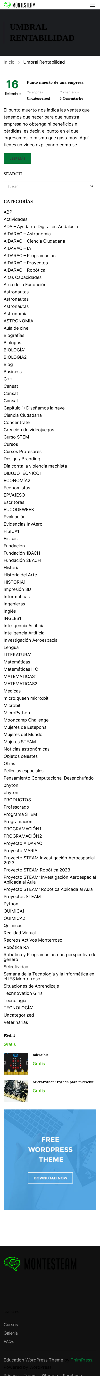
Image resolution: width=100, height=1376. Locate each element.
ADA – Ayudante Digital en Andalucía (41, 226)
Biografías (14, 335)
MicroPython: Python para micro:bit (63, 1082)
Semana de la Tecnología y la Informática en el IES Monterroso (49, 976)
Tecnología (15, 1000)
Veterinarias (16, 1022)
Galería (11, 1333)
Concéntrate (17, 422)
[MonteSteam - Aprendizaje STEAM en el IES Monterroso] (19, 4)
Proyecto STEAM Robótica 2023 (37, 869)
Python (11, 903)
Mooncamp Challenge (26, 719)
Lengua (11, 647)
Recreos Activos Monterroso (33, 940)
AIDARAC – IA (17, 248)
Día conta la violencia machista (35, 466)
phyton (11, 785)
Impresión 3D (17, 589)
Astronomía (15, 313)
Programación (18, 821)
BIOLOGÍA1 (15, 349)
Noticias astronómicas (27, 748)
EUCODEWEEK (19, 509)
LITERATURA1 (18, 654)
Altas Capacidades (23, 277)
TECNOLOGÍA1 (19, 1007)
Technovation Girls (23, 993)
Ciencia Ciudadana (23, 415)
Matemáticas (17, 661)
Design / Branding (22, 458)
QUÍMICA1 (14, 911)
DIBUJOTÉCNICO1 (23, 473)
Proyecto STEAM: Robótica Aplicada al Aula (48, 889)
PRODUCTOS (17, 799)
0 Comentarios (71, 98)
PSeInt (9, 1035)
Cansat (11, 386)
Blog (8, 364)
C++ (8, 378)
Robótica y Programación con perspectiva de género (50, 957)
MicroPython (17, 712)
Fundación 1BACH (22, 553)
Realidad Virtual (20, 932)
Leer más (17, 158)
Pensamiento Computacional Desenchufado (49, 778)
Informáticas (17, 596)
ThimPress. (82, 1359)
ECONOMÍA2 (17, 480)
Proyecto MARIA (20, 850)
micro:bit (40, 1055)
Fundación (14, 545)
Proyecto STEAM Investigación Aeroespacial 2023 (49, 860)
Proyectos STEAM (22, 896)
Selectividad (16, 966)
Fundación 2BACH (22, 560)
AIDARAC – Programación (30, 255)
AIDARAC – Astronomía (27, 233)
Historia (11, 567)
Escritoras (14, 502)
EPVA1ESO (14, 495)
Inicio (9, 62)
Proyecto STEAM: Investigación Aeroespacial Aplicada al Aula (50, 880)
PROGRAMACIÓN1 (22, 828)
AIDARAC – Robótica (24, 270)
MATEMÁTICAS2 (20, 683)
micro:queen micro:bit (26, 698)
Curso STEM (16, 436)
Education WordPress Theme (33, 1359)
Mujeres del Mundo (23, 734)
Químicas (13, 925)
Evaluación (15, 516)
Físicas (10, 538)
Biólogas (12, 342)
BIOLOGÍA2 (15, 357)
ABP (8, 212)
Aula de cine (16, 328)
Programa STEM (20, 814)
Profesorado (16, 807)
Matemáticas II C (21, 669)
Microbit (12, 705)
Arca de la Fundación (25, 284)
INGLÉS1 (12, 618)
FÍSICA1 (11, 531)
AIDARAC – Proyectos (26, 262)
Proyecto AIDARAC (23, 843)
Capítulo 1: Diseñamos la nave (34, 407)
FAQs (9, 1341)
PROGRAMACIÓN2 (23, 836)
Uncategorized (38, 98)
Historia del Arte (20, 574)
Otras (9, 763)
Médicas (12, 690)
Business (13, 371)
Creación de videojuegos (29, 429)
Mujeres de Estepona (25, 727)
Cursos (11, 444)
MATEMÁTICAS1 (20, 676)
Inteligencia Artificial (24, 625)
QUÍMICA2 (14, 918)
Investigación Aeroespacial (31, 640)
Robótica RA (16, 947)
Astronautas (16, 291)
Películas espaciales (23, 770)
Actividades (15, 219)
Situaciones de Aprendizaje (31, 986)
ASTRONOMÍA (18, 320)
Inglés (10, 611)
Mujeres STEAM (20, 741)
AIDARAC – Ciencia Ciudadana (34, 241)
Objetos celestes (21, 756)
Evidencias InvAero (23, 524)
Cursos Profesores (23, 451)
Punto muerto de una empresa (55, 82)
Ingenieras (14, 603)
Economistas (17, 487)
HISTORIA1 (14, 582)
